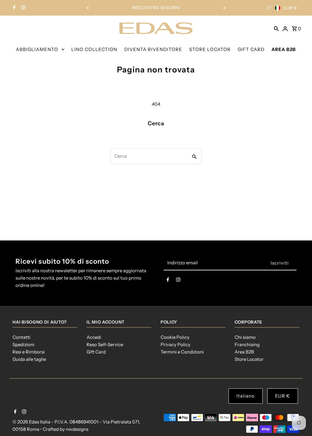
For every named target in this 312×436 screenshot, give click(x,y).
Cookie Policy (175, 337)
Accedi (94, 337)
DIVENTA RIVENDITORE (153, 49)
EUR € (290, 8)
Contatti (21, 337)
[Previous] (88, 8)
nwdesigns (77, 429)
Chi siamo (245, 337)
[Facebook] (14, 8)
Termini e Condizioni (182, 352)
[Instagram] (22, 8)
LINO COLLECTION (94, 49)
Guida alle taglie (29, 359)
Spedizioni (23, 344)
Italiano (245, 396)
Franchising (247, 344)
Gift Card (96, 352)
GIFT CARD (251, 49)
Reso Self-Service (105, 344)
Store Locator (249, 359)
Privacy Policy (175, 344)
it (269, 8)
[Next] (224, 8)
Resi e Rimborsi (28, 352)
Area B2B (244, 352)
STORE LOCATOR (210, 49)
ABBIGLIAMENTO (37, 49)
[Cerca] (276, 28)
